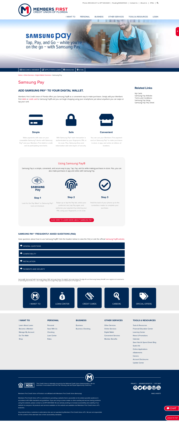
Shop (21, 339)
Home (20, 75)
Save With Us (52, 329)
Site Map (157, 383)
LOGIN (155, 17)
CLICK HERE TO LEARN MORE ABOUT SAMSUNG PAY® (72, 220)
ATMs (152, 3)
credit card (33, 99)
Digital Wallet (109, 332)
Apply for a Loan (52, 70)
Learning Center (139, 332)
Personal (50, 325)
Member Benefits (110, 339)
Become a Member (26, 329)
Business (79, 325)
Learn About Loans (26, 325)
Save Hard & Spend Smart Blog (144, 342)
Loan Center (62, 303)
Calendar (136, 339)
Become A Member (30, 70)
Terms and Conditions (143, 98)
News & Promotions (140, 336)
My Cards (138, 93)
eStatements (137, 353)
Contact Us (134, 3)
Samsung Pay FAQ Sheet (144, 102)
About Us (143, 3)
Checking (50, 332)
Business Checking (83, 329)
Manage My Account (26, 332)
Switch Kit (136, 346)
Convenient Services (112, 336)
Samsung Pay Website (143, 96)
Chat (172, 408)
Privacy (134, 383)
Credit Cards (89, 303)
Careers (116, 303)
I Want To (35, 303)
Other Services (29, 75)
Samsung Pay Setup (142, 100)
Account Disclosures (140, 359)
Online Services (110, 329)
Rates (49, 339)
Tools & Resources (140, 325)
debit (24, 99)
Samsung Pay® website (115, 239)
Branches (69, 70)
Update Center (138, 363)
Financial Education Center (143, 329)
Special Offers (144, 303)
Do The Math (24, 336)
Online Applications (140, 349)
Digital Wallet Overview (43, 75)
